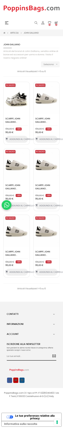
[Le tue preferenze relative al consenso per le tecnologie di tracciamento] (57, 422)
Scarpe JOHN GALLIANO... (12, 120)
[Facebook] (9, 380)
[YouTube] (15, 380)
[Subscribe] (52, 356)
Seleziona (51, 64)
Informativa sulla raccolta (20, 423)
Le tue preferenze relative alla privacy (35, 417)
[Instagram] (22, 380)
